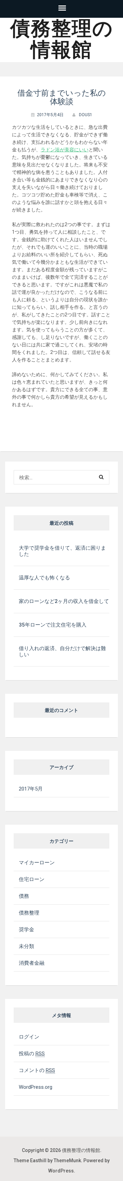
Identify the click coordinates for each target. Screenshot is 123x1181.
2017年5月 (31, 789)
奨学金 (26, 929)
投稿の (32, 1053)
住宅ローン (31, 879)
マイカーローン (37, 863)
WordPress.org (35, 1087)
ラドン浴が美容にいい (64, 149)
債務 (24, 896)
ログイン (29, 1037)
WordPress (61, 1170)
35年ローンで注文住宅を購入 (52, 625)
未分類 (26, 946)
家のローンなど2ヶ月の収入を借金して (64, 601)
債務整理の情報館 (61, 39)
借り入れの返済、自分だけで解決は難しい (62, 651)
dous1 (85, 114)
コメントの (37, 1070)
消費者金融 (31, 963)
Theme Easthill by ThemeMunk (47, 1160)
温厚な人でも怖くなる (44, 578)
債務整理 (29, 913)
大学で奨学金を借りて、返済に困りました (62, 551)
